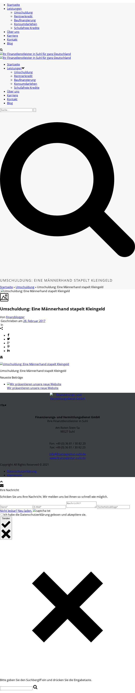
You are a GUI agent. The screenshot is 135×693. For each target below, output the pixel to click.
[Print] (1, 357)
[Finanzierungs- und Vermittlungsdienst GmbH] (35, 56)
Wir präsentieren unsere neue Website (32, 388)
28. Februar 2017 (34, 321)
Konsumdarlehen (25, 24)
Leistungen (14, 9)
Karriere (12, 36)
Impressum (14, 475)
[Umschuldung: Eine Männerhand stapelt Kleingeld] (0, 291)
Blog (10, 43)
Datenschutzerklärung (22, 471)
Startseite (13, 5)
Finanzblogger (15, 317)
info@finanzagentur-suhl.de (67, 454)
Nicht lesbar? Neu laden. (16, 511)
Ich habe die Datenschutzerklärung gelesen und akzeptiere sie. (45, 515)
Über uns (13, 32)
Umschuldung (23, 12)
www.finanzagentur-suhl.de (68, 458)
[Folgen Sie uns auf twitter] (5, 405)
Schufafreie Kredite (26, 28)
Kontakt (12, 39)
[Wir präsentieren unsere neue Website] (34, 384)
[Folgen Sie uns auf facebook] (1, 405)
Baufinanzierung (25, 20)
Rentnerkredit (23, 16)
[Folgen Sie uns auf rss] (3, 405)
